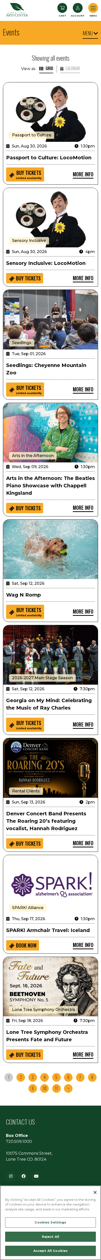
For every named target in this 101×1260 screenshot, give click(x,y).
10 (44, 1088)
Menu (88, 33)
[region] (50, 1223)
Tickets (29, 174)
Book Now (26, 945)
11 (56, 1088)
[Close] (95, 1192)
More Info (83, 174)
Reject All (50, 1237)
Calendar (72, 68)
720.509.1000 (19, 1141)
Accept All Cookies (50, 1251)
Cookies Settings (50, 1222)
